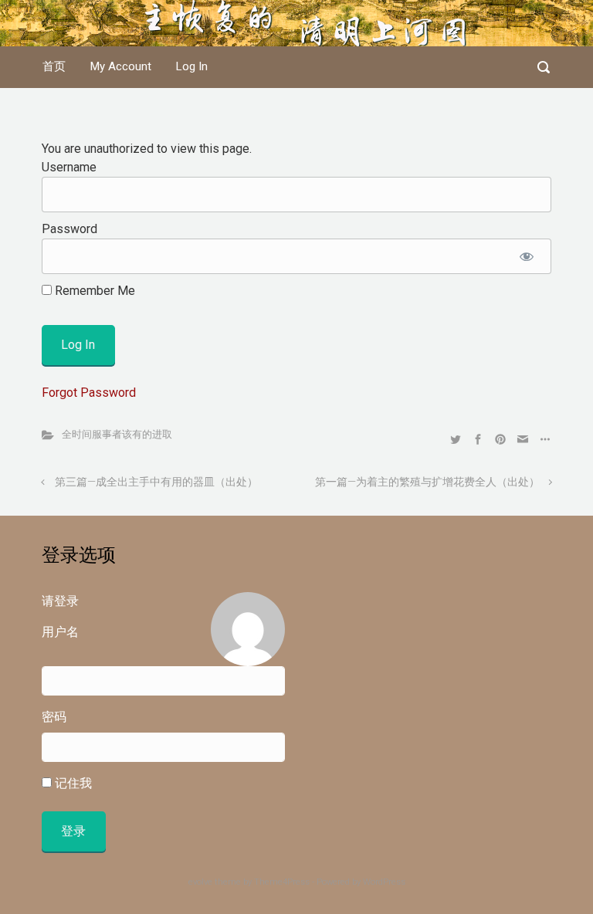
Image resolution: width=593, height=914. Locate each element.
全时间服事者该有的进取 (117, 434)
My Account (120, 66)
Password (69, 229)
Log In (192, 66)
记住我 (72, 783)
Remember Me (93, 290)
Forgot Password (89, 392)
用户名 (60, 632)
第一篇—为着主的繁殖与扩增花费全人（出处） (427, 482)
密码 (54, 716)
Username (69, 167)
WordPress (384, 882)
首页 (54, 66)
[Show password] (526, 256)
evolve (200, 882)
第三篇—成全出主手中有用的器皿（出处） (156, 482)
